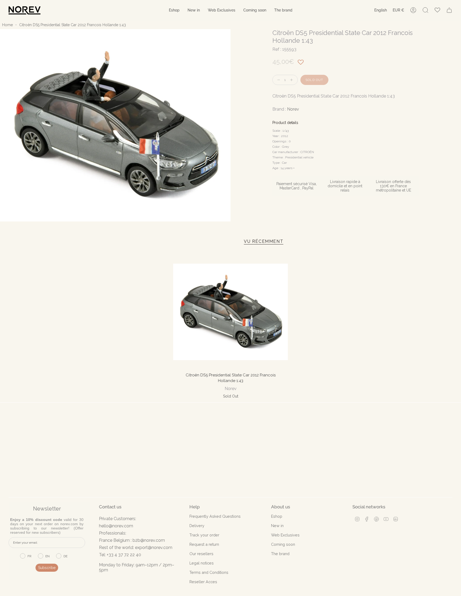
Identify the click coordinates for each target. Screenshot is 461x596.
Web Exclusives (285, 535)
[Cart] (449, 10)
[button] (174, 10)
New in (277, 525)
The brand (280, 553)
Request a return (204, 544)
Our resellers (201, 553)
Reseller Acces (203, 581)
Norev (293, 109)
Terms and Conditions (208, 572)
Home (7, 25)
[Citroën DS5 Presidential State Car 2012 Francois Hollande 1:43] (230, 311)
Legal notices (201, 563)
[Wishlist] (437, 10)
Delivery (196, 525)
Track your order (204, 535)
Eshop (276, 516)
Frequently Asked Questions (215, 516)
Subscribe (46, 568)
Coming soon (283, 544)
